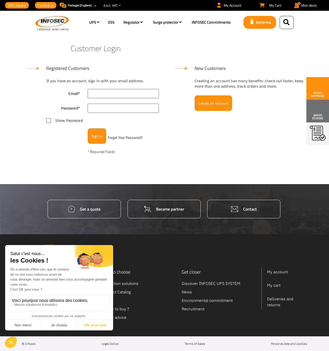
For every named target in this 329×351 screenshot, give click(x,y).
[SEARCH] (287, 22)
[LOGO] (59, 23)
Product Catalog (116, 291)
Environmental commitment (207, 300)
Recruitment (193, 308)
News (187, 291)
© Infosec (29, 344)
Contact (250, 209)
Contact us (46, 5)
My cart (273, 285)
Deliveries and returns (280, 301)
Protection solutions (120, 283)
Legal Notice (110, 344)
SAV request (17, 5)
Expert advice (114, 317)
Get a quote (90, 209)
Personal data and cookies (289, 344)
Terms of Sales (195, 344)
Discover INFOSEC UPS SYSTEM (211, 283)
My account (277, 271)
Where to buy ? (115, 308)
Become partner (170, 209)
